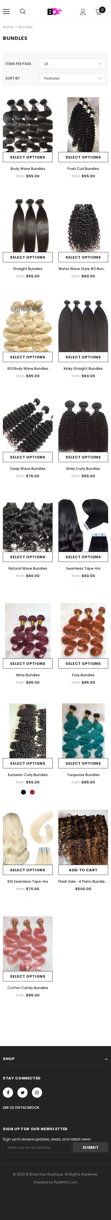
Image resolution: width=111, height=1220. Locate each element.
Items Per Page (18, 63)
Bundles (25, 27)
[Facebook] (8, 1092)
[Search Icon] (23, 12)
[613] (88, 585)
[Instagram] (37, 1092)
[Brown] (32, 792)
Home (8, 27)
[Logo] (55, 11)
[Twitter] (22, 1092)
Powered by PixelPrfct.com (56, 1182)
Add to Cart (83, 870)
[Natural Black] (23, 792)
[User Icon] (83, 12)
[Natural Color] (79, 585)
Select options (27, 157)
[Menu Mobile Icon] (6, 11)
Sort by (12, 78)
